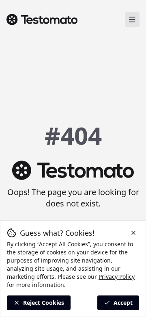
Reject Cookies (43, 302)
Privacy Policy (117, 276)
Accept (123, 302)
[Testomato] (41, 19)
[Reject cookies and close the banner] (133, 233)
